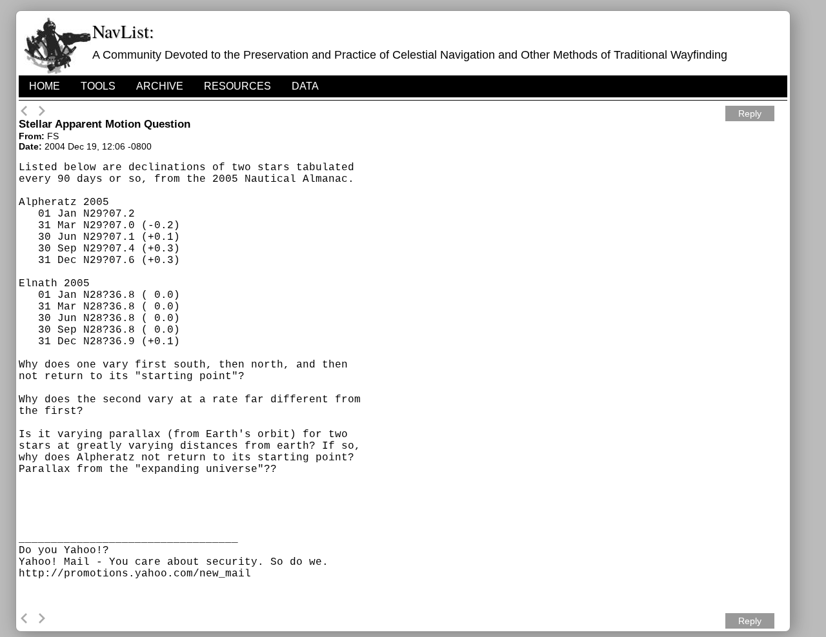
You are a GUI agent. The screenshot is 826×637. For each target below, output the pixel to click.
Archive (159, 86)
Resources (237, 86)
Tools (98, 86)
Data (305, 86)
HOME (44, 86)
